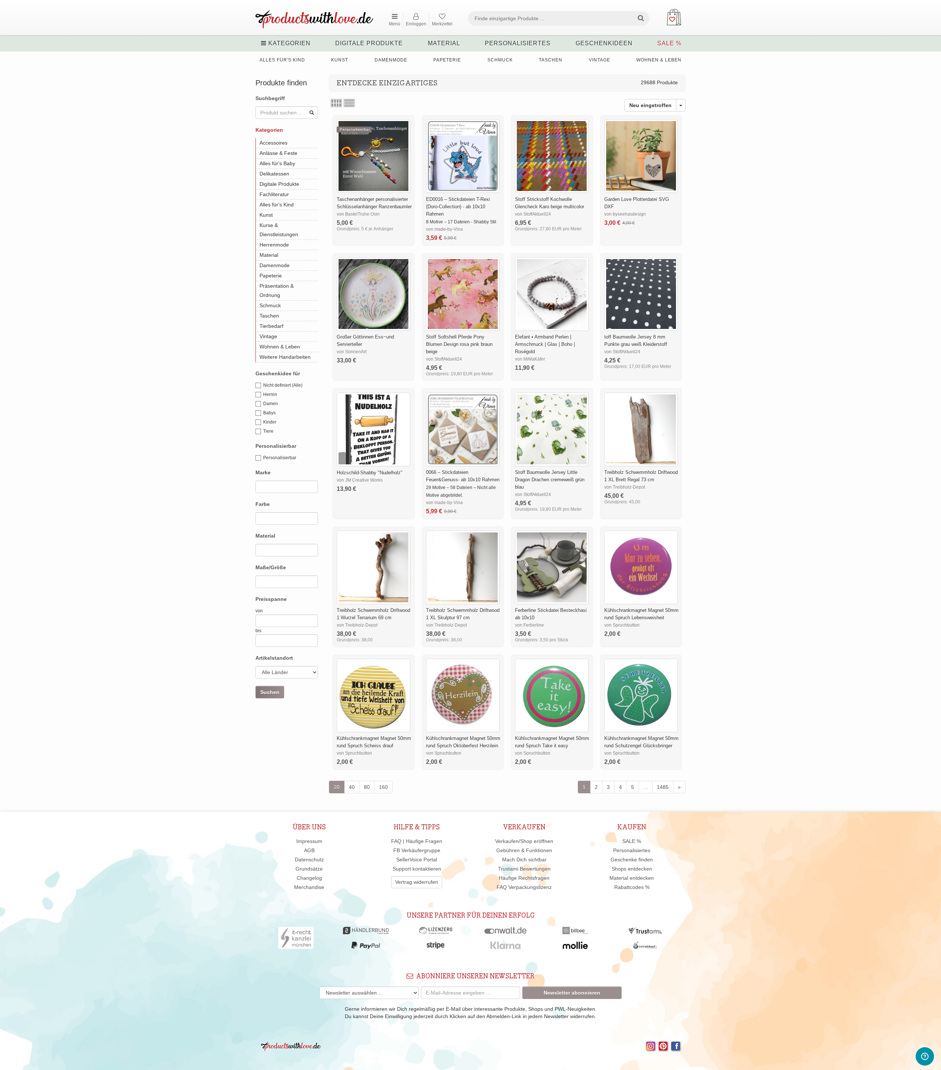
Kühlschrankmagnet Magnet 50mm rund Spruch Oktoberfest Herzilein (463, 742)
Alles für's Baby (277, 163)
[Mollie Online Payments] (575, 947)
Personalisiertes (518, 43)
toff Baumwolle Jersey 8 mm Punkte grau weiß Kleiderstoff (635, 340)
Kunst (339, 60)
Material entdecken (631, 878)
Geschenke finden (632, 859)
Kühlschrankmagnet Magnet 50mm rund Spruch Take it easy (552, 742)
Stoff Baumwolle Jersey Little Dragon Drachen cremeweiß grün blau (549, 480)
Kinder (269, 422)
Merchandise (309, 887)
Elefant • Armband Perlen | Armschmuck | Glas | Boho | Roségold (545, 344)
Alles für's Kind (282, 60)
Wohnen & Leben (658, 60)
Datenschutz (309, 859)
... (645, 787)
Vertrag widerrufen (416, 882)
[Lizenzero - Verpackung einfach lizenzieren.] (435, 932)
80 (367, 787)
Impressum (309, 841)
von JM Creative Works (360, 480)
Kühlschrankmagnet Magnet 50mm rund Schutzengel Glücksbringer (641, 742)
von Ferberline (529, 625)
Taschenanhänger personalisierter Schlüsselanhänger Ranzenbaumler (374, 202)
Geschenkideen (604, 43)
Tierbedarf (271, 326)
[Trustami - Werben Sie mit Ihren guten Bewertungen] (645, 932)
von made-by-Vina (444, 229)
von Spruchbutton (622, 625)
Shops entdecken (632, 869)
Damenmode (391, 60)
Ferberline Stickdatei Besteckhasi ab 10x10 (551, 613)
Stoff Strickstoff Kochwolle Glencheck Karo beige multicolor (549, 202)
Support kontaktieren (417, 869)
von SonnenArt (351, 351)
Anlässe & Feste (278, 153)
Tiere (268, 431)
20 (337, 787)
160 (383, 787)
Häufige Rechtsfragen (524, 878)
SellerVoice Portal (416, 859)
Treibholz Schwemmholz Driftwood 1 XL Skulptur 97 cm (463, 613)
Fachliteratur (274, 194)
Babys (269, 412)
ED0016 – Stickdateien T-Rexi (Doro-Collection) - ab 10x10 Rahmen (458, 206)
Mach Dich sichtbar (524, 859)
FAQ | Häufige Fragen (416, 841)
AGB (309, 850)
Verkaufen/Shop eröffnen (524, 841)
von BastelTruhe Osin (358, 214)
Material (444, 43)
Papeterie (447, 60)
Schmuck (500, 60)
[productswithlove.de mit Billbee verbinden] (575, 932)
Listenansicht (349, 103)
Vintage (599, 60)
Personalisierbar (279, 457)
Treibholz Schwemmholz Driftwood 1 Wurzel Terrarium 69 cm (373, 613)
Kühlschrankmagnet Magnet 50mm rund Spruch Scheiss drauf (374, 742)
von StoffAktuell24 (533, 214)
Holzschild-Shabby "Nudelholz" (369, 472)
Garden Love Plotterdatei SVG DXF (636, 202)
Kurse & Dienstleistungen (279, 229)
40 (352, 787)
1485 (663, 787)
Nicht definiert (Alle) (283, 385)
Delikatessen (274, 174)
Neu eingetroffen (650, 105)
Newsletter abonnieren (572, 993)
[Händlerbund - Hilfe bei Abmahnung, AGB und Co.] (365, 932)
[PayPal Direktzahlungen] (365, 947)
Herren (270, 394)
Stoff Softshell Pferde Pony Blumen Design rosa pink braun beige (459, 344)
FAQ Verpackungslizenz (524, 887)
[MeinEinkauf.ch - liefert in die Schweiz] (645, 947)
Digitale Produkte (369, 43)
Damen (270, 403)
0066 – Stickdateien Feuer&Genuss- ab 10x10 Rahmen (463, 476)
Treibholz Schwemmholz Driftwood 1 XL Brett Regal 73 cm (641, 476)
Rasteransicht (336, 103)
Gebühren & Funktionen (524, 850)
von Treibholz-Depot (624, 487)
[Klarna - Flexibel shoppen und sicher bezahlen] (505, 947)
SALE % (669, 43)
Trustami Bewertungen (524, 869)
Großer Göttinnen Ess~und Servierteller (365, 340)
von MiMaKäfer (530, 359)
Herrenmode (274, 245)
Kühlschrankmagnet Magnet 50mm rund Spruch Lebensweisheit (641, 613)
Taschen (550, 60)
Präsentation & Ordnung (277, 290)
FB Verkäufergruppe (416, 850)
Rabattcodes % (632, 887)
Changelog (309, 878)
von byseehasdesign (625, 214)
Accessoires (273, 143)
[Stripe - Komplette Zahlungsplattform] (435, 947)
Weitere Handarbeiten (285, 357)
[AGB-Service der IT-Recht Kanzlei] (296, 939)
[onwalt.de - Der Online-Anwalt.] (505, 932)
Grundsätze (309, 869)
